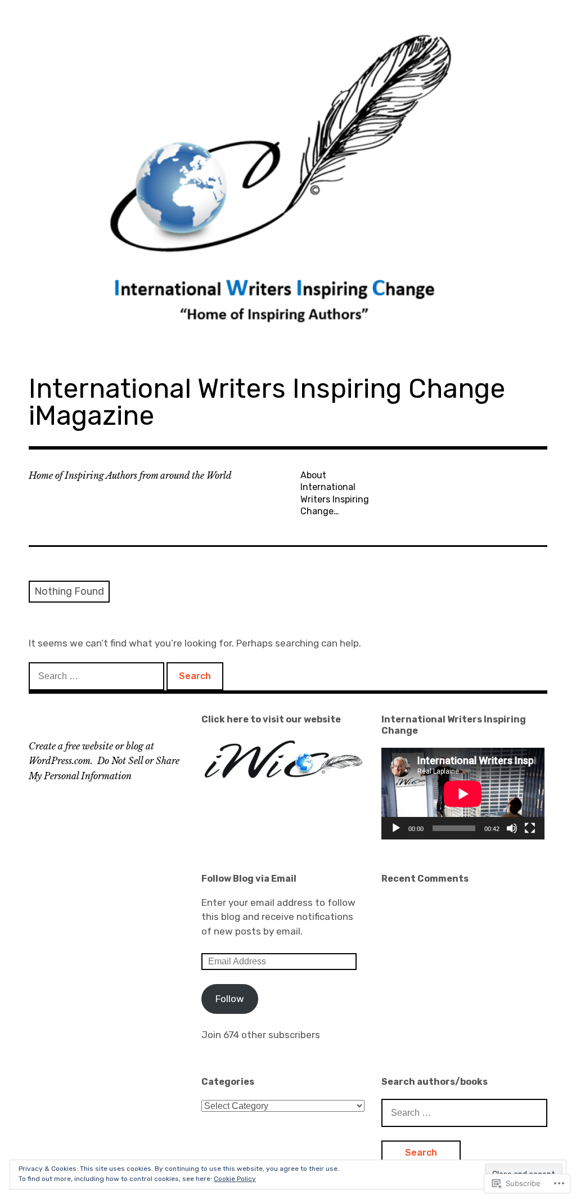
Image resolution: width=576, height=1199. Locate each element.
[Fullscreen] (530, 828)
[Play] (396, 828)
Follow (229, 998)
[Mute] (512, 828)
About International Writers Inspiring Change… (334, 493)
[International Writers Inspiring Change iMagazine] (288, 179)
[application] (462, 793)
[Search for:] (97, 675)
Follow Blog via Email (248, 878)
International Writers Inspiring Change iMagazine (267, 402)
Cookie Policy (235, 1179)
